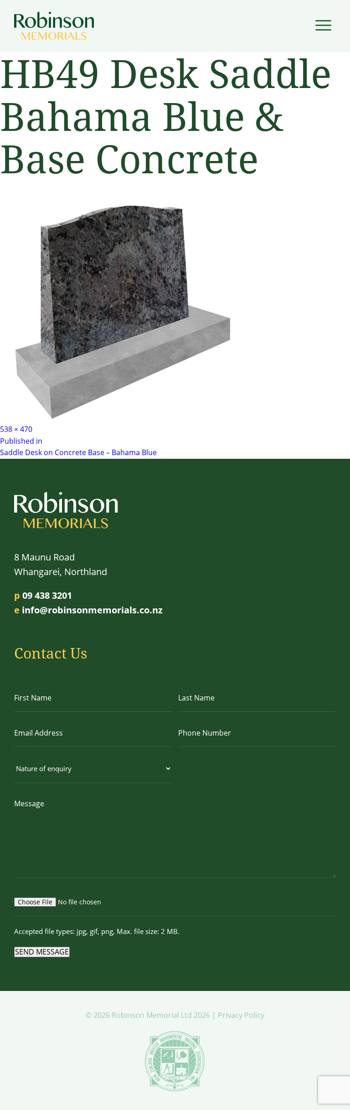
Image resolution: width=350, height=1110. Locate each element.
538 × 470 (16, 429)
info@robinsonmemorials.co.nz (92, 610)
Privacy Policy (241, 1015)
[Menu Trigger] (323, 24)
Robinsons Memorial (54, 26)
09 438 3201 (47, 595)
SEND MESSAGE (42, 952)
